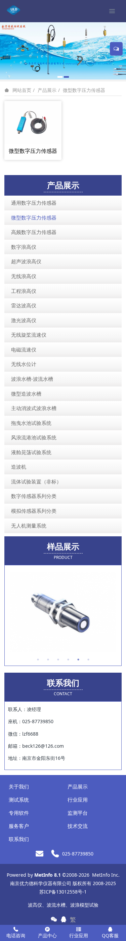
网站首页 (21, 90)
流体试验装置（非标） (36, 481)
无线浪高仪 (23, 276)
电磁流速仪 (23, 349)
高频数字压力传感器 (33, 232)
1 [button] (38, 659)
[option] (63, 612)
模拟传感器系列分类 (33, 510)
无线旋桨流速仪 (28, 334)
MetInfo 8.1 (47, 875)
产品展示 (47, 90)
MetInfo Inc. (106, 875)
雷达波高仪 (23, 305)
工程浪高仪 (23, 291)
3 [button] (58, 659)
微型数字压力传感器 (84, 90)
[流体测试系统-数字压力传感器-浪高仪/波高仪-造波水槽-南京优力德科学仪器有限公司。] (13, 10)
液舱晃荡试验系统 (31, 452)
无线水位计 (23, 364)
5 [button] (78, 659)
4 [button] (68, 659)
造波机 (18, 466)
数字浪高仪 (23, 246)
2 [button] (48, 659)
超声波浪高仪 (26, 261)
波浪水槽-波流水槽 (32, 378)
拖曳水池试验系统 (31, 422)
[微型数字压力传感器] (32, 122)
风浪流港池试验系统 (33, 437)
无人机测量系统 (28, 525)
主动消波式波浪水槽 (33, 408)
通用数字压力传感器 (33, 202)
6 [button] (88, 659)
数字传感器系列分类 (33, 496)
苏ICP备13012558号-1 (63, 891)
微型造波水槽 (26, 393)
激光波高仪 (23, 320)
